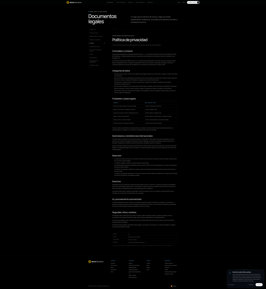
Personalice (232, 284)
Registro (148, 267)
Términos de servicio (169, 263)
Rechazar (251, 284)
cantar (184, 2)
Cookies (166, 269)
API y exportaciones (133, 277)
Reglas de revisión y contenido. (171, 265)
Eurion (148, 269)
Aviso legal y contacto (169, 273)
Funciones (113, 263)
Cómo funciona (114, 265)
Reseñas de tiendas (132, 267)
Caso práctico (113, 269)
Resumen (130, 263)
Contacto (148, 263)
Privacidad (167, 267)
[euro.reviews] (74, 2)
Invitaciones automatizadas (134, 265)
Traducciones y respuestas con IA (135, 272)
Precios (112, 267)
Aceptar (259, 284)
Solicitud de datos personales (170, 271)
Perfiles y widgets (132, 275)
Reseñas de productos (133, 269)
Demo (179, 2)
